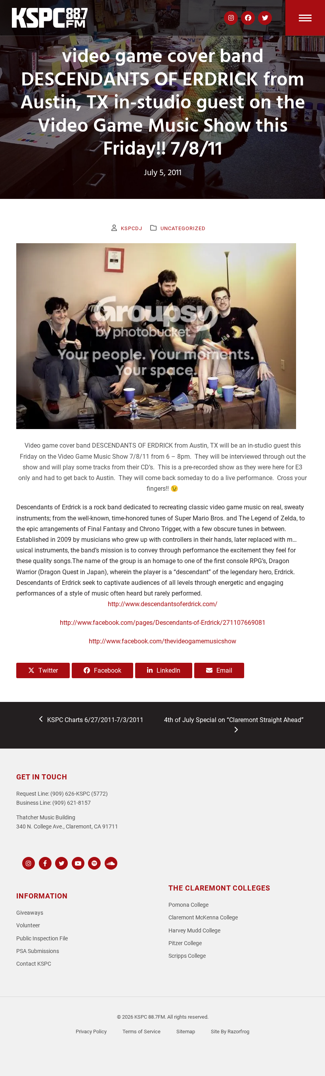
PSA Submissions (37, 951)
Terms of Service (141, 1031)
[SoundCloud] (110, 862)
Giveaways (29, 913)
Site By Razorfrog (230, 1031)
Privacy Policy (91, 1031)
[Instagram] (27, 862)
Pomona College (188, 905)
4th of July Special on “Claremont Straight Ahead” (234, 725)
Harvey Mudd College (194, 930)
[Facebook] (44, 862)
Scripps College (187, 956)
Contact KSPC (33, 964)
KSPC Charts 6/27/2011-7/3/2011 (95, 720)
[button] (305, 18)
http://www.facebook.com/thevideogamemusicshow (162, 641)
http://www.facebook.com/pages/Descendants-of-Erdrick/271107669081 (163, 622)
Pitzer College (185, 943)
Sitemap (185, 1031)
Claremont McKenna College (203, 917)
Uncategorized (183, 228)
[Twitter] (60, 862)
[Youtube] (77, 862)
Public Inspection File (42, 938)
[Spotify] (93, 862)
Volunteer (28, 925)
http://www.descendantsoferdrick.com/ (163, 604)
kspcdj (131, 228)
